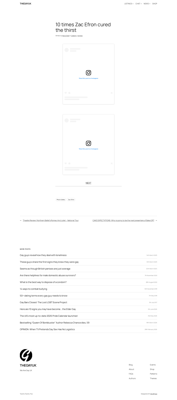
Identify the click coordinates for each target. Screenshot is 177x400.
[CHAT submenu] (141, 3)
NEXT (88, 182)
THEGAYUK (25, 3)
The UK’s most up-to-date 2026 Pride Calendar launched (48, 316)
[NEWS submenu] (149, 3)
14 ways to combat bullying (33, 289)
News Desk (65, 36)
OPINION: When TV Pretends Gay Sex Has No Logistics (47, 329)
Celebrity (74, 36)
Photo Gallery (61, 200)
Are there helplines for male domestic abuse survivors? (48, 275)
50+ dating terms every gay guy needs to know (43, 295)
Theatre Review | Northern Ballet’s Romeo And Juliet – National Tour (51, 220)
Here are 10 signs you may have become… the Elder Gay (48, 309)
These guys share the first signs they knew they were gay (49, 262)
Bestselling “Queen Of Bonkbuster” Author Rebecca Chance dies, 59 (54, 322)
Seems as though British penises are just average (45, 268)
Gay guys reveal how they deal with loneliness (43, 255)
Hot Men (80, 36)
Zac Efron (71, 200)
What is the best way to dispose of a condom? (43, 282)
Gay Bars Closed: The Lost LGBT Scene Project (43, 302)
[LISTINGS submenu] (133, 3)
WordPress (153, 394)
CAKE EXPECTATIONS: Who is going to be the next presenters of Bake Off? (123, 220)
